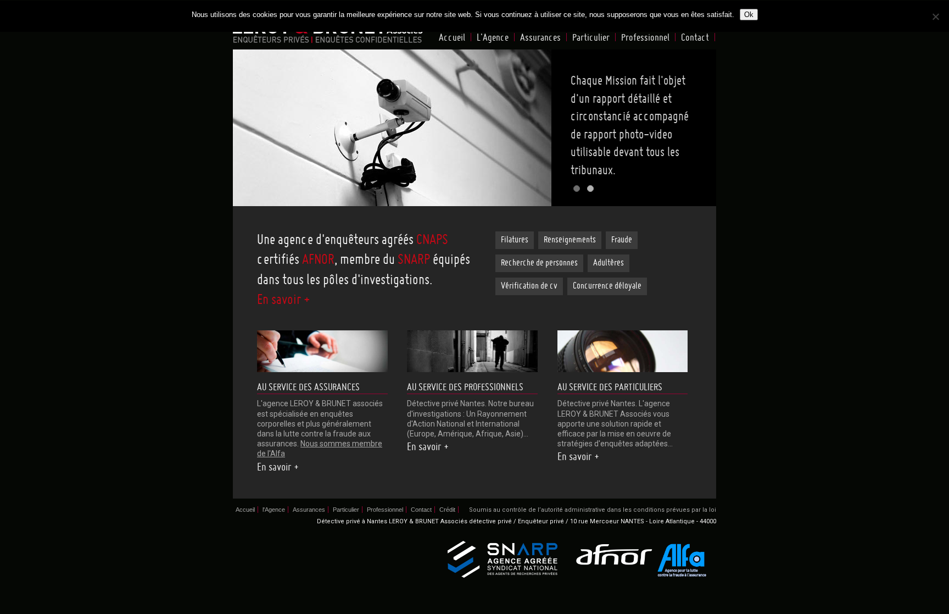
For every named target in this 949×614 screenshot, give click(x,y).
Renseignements (570, 240)
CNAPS (432, 240)
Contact (695, 37)
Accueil (452, 37)
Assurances (540, 37)
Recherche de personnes (539, 263)
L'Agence (493, 37)
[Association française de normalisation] (613, 555)
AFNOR (318, 260)
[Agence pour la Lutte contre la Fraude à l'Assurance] (682, 560)
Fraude (621, 240)
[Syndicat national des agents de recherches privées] (502, 559)
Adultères (608, 263)
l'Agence (274, 509)
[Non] (935, 16)
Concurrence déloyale (607, 286)
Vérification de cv (529, 286)
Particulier (591, 37)
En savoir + (283, 300)
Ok (748, 14)
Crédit (447, 509)
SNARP (414, 260)
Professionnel (645, 37)
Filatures (514, 240)
